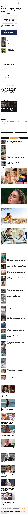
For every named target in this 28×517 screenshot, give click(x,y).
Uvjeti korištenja (11, 511)
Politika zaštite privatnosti (17, 511)
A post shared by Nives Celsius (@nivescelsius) (9, 85)
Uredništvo (2, 511)
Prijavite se (14, 132)
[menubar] (25, 1)
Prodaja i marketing (6, 511)
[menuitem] (25, 1)
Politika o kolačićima (23, 511)
